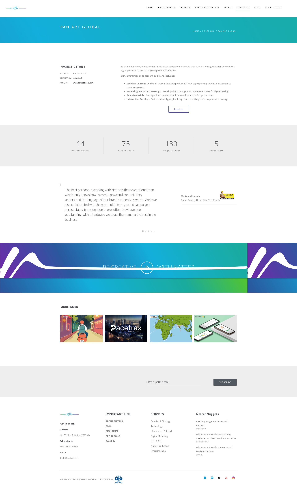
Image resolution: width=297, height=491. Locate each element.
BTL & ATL (156, 441)
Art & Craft (77, 78)
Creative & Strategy (160, 421)
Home (196, 31)
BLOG (109, 426)
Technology (157, 426)
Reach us (178, 109)
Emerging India (158, 450)
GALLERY (110, 441)
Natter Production (160, 445)
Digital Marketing (159, 436)
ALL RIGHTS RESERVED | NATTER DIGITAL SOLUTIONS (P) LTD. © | (87, 479)
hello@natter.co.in (69, 458)
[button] (80, 330)
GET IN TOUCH (113, 436)
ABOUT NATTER (114, 421)
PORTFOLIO (208, 31)
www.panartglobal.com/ (83, 82)
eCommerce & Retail (161, 431)
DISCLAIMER (112, 431)
